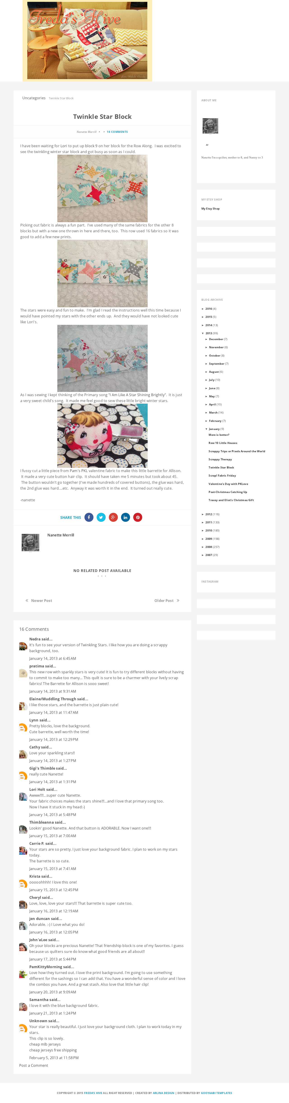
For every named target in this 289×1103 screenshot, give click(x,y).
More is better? (219, 434)
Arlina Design (164, 1093)
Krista (34, 876)
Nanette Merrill (60, 535)
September (216, 363)
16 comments (117, 132)
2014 (208, 325)
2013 (209, 333)
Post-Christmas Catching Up (228, 492)
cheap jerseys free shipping (53, 1050)
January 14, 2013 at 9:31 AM (52, 691)
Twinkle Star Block (221, 467)
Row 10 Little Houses (223, 443)
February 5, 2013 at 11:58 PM (54, 1057)
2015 (208, 317)
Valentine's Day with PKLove (228, 484)
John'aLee (38, 939)
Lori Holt (37, 789)
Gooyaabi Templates (216, 1093)
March (213, 412)
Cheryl (35, 897)
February (215, 421)
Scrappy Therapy (220, 459)
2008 (208, 547)
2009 (208, 538)
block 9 (91, 145)
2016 (208, 308)
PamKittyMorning (45, 966)
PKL (84, 470)
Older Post (164, 600)
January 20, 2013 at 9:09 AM (52, 992)
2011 (208, 522)
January (214, 429)
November (216, 347)
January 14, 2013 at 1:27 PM (52, 760)
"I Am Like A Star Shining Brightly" (136, 394)
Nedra (35, 639)
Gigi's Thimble (42, 768)
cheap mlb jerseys (45, 1044)
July (211, 380)
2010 (208, 530)
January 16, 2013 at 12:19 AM (53, 911)
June (212, 388)
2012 (208, 514)
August (214, 371)
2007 (208, 555)
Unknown (38, 1020)
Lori (64, 145)
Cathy (34, 747)
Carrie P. (36, 843)
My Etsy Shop (210, 208)
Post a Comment (33, 1065)
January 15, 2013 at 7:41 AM (52, 868)
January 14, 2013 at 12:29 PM (53, 739)
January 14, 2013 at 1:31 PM (52, 781)
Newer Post (41, 600)
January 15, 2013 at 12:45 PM (53, 889)
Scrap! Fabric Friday (222, 475)
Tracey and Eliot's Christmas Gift (231, 500)
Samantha (39, 999)
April (212, 404)
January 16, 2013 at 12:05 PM (53, 932)
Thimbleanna (41, 822)
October (214, 355)
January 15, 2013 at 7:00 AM (52, 835)
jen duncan (39, 918)
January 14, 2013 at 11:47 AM (53, 712)
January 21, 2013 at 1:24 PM (52, 1013)
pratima (36, 666)
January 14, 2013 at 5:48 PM (52, 814)
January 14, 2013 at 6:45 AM (52, 658)
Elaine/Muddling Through (52, 698)
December (216, 339)
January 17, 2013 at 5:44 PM (52, 959)
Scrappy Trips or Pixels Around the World (237, 451)
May (212, 396)
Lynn (34, 720)
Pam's (75, 470)
